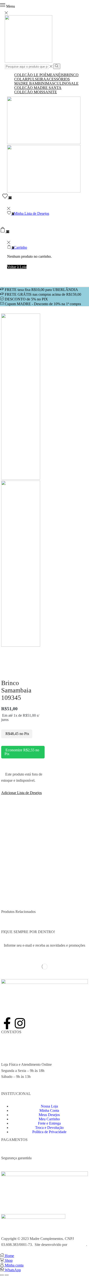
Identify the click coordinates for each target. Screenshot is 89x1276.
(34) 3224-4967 (13, 1046)
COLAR (21, 79)
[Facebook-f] (7, 1023)
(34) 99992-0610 (14, 1052)
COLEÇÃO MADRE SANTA (37, 88)
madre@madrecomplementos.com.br (28, 1058)
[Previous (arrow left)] (2, 1275)
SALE (74, 83)
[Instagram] (20, 1023)
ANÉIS (58, 75)
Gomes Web (77, 1245)
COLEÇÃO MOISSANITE (35, 92)
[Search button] (56, 66)
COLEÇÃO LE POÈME (33, 75)
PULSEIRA (37, 79)
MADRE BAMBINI (30, 83)
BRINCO (71, 75)
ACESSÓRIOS (58, 79)
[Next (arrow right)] (7, 1275)
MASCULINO (57, 83)
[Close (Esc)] (2, 1270)
